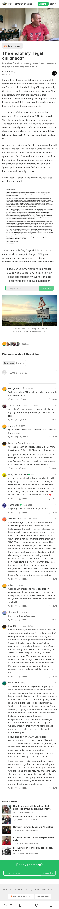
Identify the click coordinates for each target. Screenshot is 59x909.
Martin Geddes (8, 72)
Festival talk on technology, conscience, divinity (33, 849)
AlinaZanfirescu (15, 405)
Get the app (43, 896)
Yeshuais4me (14, 518)
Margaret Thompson (18, 474)
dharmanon (13, 504)
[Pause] (3, 37)
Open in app (14, 45)
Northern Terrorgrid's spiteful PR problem (33, 827)
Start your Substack (22, 896)
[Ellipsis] (55, 388)
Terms (36, 889)
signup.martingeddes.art (36, 331)
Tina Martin (13, 612)
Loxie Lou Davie (15, 443)
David (11, 626)
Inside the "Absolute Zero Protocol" (30, 816)
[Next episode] (9, 37)
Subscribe (43, 4)
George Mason (15, 388)
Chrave (11, 425)
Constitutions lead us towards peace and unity (33, 838)
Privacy (29, 889)
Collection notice (48, 889)
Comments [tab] (9, 363)
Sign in (53, 4)
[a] (6, 809)
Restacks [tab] (20, 363)
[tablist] (14, 363)
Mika (10, 585)
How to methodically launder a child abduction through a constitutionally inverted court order (31, 807)
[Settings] (56, 37)
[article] (29, 809)
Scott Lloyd (13, 682)
